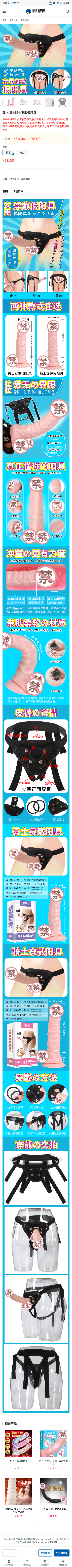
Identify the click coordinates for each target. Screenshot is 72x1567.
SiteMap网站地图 (49, 1542)
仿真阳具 (15, 179)
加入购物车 (61, 1552)
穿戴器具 (25, 179)
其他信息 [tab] (18, 191)
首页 (5, 20)
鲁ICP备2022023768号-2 (27, 1542)
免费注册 (16, 3)
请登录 (6, 3)
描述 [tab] (6, 191)
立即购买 (45, 1552)
